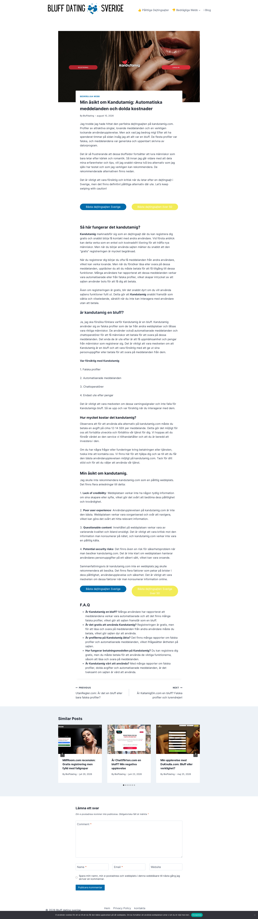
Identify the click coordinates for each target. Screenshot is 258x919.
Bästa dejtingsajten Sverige (103, 206)
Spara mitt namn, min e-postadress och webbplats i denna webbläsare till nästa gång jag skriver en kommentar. (129, 877)
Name (82, 867)
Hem (107, 908)
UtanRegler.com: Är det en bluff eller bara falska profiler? (99, 692)
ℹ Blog (207, 10)
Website (156, 867)
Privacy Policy (122, 908)
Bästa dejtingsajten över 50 (154, 206)
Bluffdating (88, 115)
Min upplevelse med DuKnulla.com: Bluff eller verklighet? (176, 764)
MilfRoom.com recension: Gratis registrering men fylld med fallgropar (78, 764)
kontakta (139, 908)
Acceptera (196, 915)
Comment (84, 824)
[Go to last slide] (62, 754)
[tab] (123, 785)
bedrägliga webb (90, 96)
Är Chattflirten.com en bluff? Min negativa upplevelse (126, 764)
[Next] (195, 754)
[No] (254, 915)
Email (118, 867)
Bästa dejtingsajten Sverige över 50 (155, 591)
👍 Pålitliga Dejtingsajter (153, 10)
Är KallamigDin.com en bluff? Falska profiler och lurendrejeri (159, 692)
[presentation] (80, 739)
